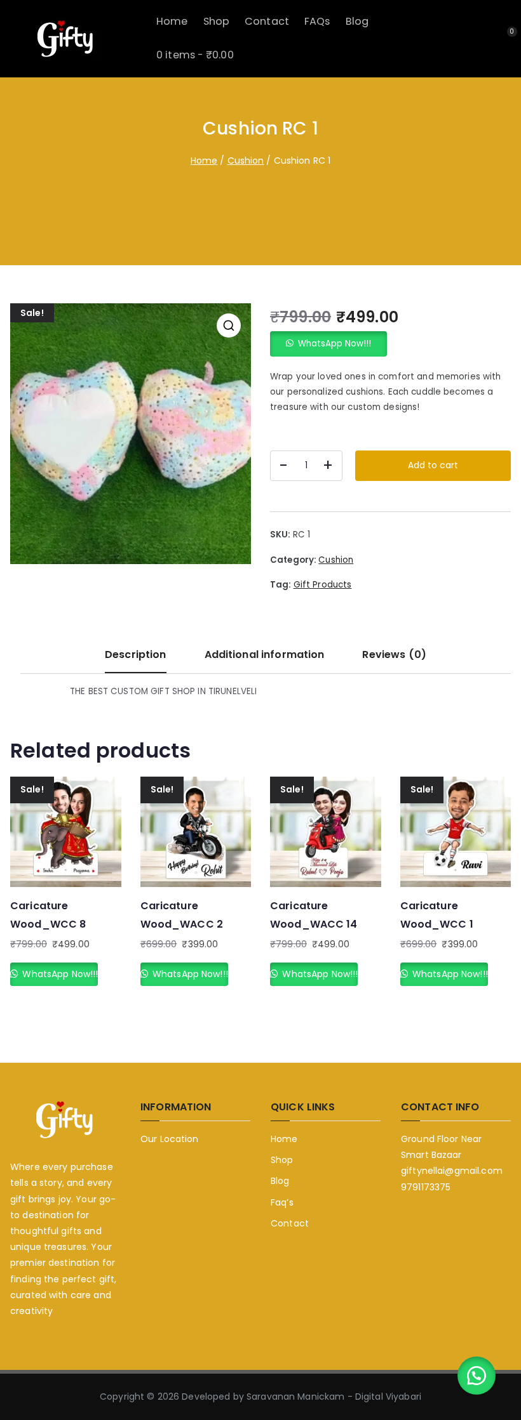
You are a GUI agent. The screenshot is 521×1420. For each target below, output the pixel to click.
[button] (229, 325)
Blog (357, 21)
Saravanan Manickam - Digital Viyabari (334, 1396)
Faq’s (282, 1202)
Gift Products (323, 585)
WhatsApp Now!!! (334, 344)
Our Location (169, 1139)
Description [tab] (135, 654)
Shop (216, 21)
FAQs (317, 21)
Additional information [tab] (265, 654)
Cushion (245, 160)
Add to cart (433, 465)
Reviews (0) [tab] (394, 654)
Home (172, 21)
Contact (267, 21)
